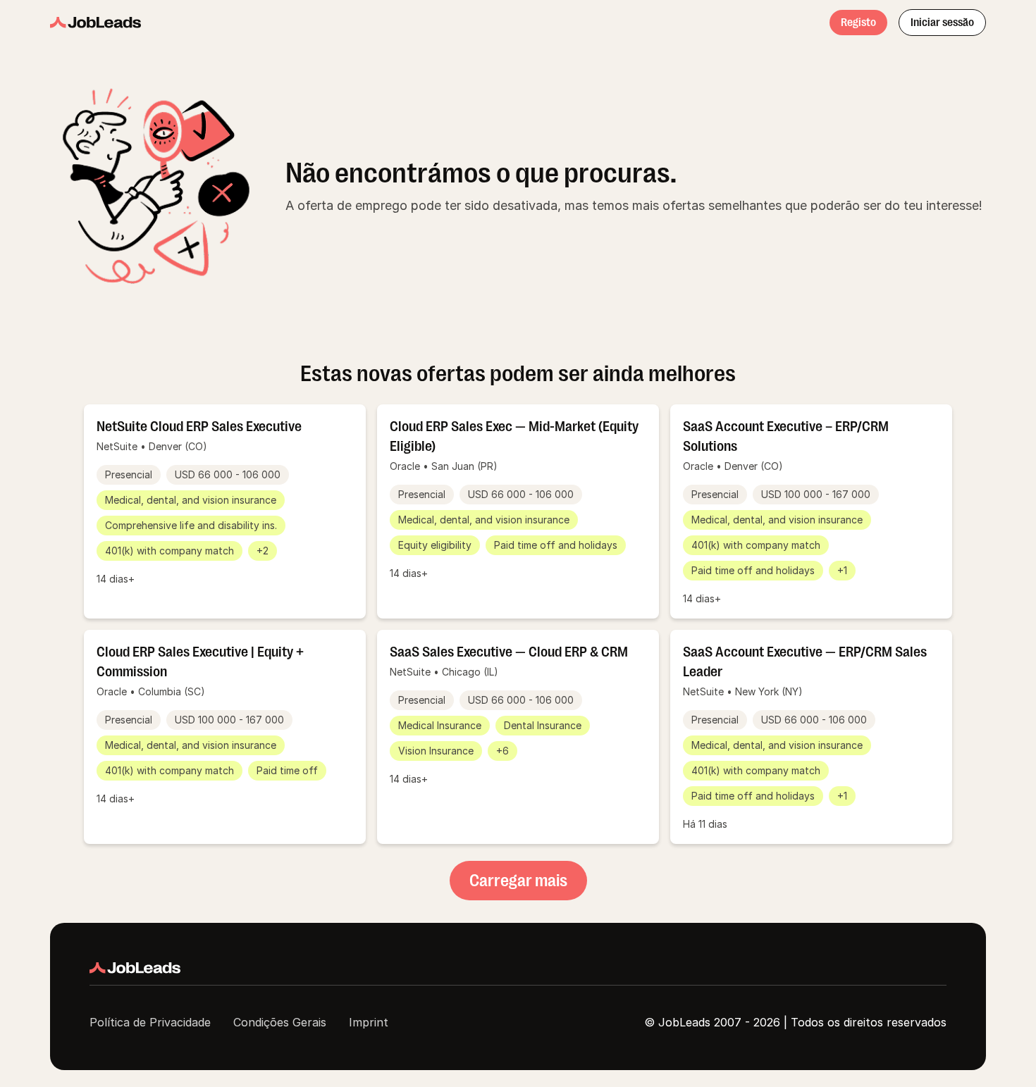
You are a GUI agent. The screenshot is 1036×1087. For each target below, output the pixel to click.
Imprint (368, 1022)
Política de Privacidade (150, 1022)
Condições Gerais (279, 1022)
